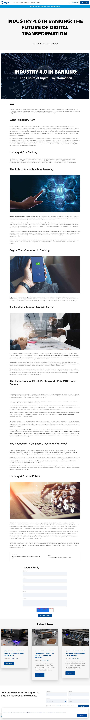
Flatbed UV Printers (14, 650)
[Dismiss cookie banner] (86, 709)
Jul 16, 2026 (7, 659)
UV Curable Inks (77, 650)
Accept (81, 715)
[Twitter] (88, 716)
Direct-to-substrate (10, 652)
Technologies (19, 2)
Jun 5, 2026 (68, 659)
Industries (26, 2)
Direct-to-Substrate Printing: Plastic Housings (75, 654)
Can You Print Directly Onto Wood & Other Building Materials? (44, 655)
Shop (13, 2)
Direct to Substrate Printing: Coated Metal (14, 654)
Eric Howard (35, 44)
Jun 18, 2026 (38, 660)
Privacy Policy (59, 705)
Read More (9, 663)
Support (33, 2)
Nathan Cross (14, 659)
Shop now (84, 2)
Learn (38, 2)
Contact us (75, 2)
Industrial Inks (7, 650)
